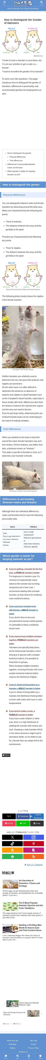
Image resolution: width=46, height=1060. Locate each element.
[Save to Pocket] (28, 804)
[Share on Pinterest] (13, 811)
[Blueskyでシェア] (28, 797)
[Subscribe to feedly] (12, 856)
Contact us (23, 1052)
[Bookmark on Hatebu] (18, 804)
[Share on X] (8, 797)
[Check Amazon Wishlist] (12, 850)
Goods (33, 1044)
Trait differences (16, 160)
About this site (12, 1040)
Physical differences (18, 157)
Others (7, 755)
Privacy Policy (33, 1048)
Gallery (12, 1048)
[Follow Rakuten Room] (33, 850)
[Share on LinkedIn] (23, 811)
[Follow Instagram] (33, 837)
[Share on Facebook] (8, 804)
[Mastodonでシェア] (18, 797)
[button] (37, 823)
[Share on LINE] (38, 804)
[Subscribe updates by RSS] (33, 856)
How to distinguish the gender (19, 153)
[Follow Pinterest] (33, 843)
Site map (33, 1040)
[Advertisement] (23, 122)
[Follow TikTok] (12, 843)
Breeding (12, 1044)
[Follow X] (12, 837)
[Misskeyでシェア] (38, 797)
